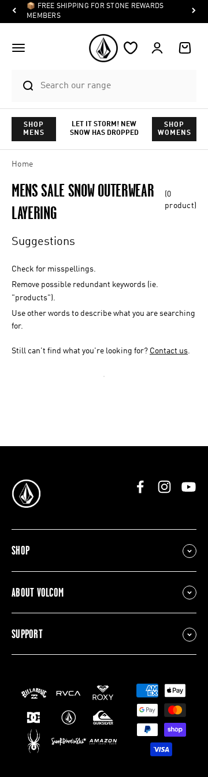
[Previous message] (14, 12)
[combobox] (115, 86)
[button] (18, 48)
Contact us (169, 351)
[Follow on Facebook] (140, 487)
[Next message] (193, 12)
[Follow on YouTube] (188, 487)
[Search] (23, 86)
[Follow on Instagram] (164, 487)
